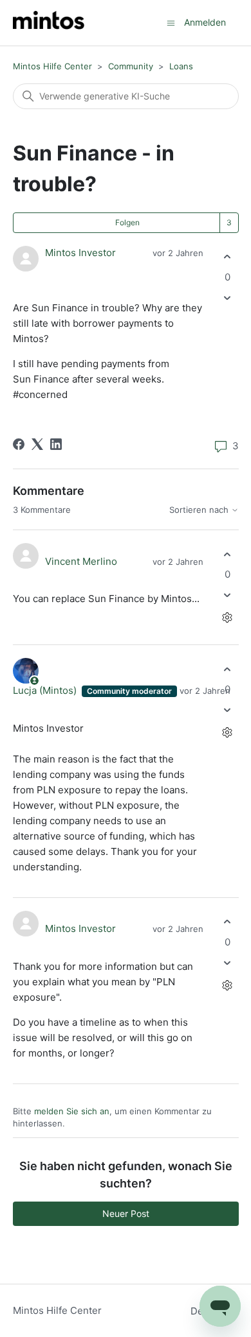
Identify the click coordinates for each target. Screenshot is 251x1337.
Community (130, 66)
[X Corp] (37, 444)
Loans (181, 66)
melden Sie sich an (71, 1111)
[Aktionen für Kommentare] (227, 618)
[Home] (48, 23)
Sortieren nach (200, 510)
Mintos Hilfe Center (52, 66)
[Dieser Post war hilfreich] (227, 257)
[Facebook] (18, 444)
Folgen (127, 222)
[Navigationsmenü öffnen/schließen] (171, 22)
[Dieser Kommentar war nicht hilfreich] (227, 595)
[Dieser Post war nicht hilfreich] (227, 297)
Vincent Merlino (81, 561)
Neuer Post (125, 1213)
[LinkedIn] (56, 444)
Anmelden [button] (205, 22)
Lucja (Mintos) (46, 690)
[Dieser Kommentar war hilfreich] (227, 554)
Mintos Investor (80, 252)
